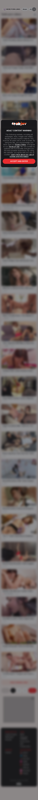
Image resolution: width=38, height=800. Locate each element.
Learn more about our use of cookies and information (22, 156)
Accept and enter (19, 161)
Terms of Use (14, 146)
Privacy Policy (20, 144)
